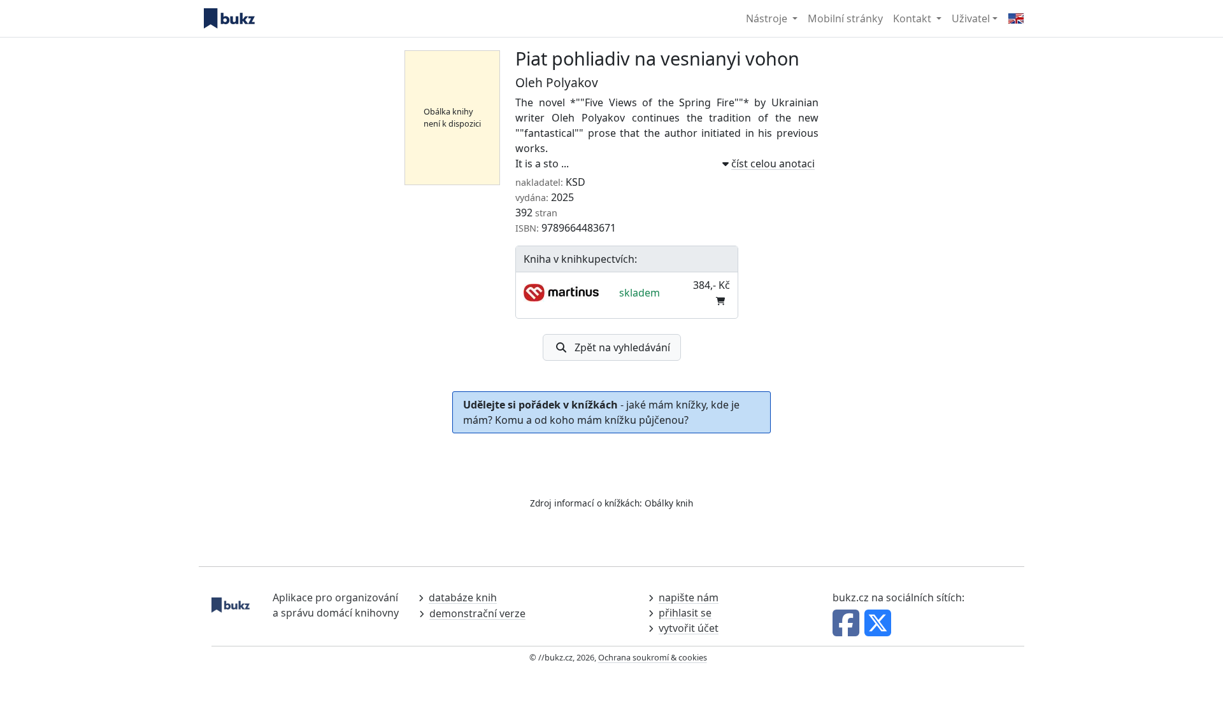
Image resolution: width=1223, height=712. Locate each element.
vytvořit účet (689, 628)
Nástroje (768, 18)
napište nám (689, 597)
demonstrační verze (477, 613)
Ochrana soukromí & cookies (652, 657)
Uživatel (971, 18)
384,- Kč (711, 285)
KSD (575, 182)
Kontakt (913, 18)
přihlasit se (685, 613)
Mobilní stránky (845, 18)
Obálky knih (669, 503)
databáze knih (463, 597)
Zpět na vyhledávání (622, 347)
